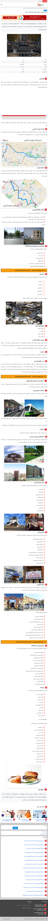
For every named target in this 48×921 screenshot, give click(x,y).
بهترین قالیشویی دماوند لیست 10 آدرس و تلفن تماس (35, 891)
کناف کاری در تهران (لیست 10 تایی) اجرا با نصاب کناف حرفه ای (33, 868)
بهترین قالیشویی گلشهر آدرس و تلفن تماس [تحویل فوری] (34, 872)
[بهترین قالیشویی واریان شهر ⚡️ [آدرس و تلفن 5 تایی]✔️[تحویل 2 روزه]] (8, 814)
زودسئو (2, 919)
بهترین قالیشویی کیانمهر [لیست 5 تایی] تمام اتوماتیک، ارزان (34, 852)
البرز (43, 8)
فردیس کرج (22, 67)
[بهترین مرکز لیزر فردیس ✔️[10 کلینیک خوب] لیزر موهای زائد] (24, 814)
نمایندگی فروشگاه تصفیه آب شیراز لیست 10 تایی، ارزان (35, 848)
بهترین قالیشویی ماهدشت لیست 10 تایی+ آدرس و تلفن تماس (33, 887)
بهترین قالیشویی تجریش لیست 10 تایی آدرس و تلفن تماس (34, 844)
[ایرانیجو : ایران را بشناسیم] (40, 4)
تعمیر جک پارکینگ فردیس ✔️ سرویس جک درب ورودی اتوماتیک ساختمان (40, 821)
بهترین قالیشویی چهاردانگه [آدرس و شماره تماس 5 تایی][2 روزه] (33, 895)
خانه (45, 8)
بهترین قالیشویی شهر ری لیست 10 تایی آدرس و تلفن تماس (34, 875)
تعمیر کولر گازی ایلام (43, 834)
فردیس (41, 8)
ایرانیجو (20, 27)
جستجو (46, 826)
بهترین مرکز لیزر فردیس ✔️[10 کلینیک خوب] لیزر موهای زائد (24, 820)
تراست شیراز (45, 833)
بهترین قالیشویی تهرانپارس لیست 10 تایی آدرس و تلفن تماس (34, 841)
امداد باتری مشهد (44, 831)
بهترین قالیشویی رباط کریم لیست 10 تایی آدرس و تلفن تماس (34, 883)
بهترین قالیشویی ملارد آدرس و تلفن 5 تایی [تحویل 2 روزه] (34, 860)
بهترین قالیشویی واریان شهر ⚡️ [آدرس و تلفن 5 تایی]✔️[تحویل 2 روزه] (8, 820)
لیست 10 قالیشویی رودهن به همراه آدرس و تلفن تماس (35, 879)
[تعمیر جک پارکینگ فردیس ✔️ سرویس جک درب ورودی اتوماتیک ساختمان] (40, 814)
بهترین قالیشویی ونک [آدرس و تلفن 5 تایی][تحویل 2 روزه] (34, 856)
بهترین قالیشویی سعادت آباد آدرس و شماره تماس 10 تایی (34, 864)
